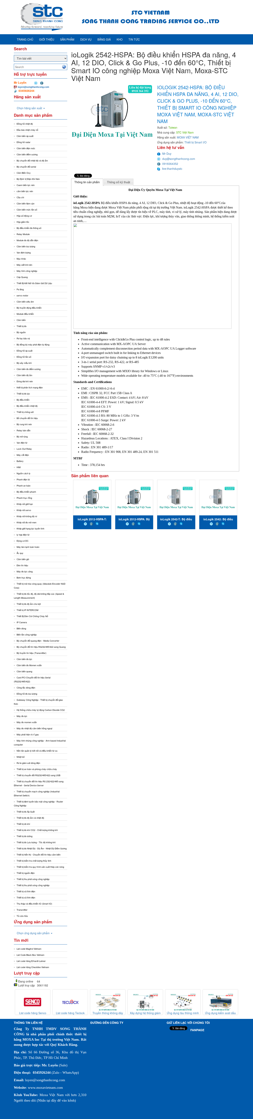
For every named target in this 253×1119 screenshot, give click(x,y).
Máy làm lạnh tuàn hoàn (28, 546)
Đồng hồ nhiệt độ (25, 123)
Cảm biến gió (23, 559)
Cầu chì (20, 197)
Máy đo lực (22, 716)
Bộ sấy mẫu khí (24, 362)
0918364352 (170, 164)
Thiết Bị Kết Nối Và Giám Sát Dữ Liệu (34, 283)
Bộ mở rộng (22, 436)
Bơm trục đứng (24, 577)
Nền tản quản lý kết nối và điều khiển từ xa (37, 750)
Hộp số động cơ (24, 215)
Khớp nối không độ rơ (27, 516)
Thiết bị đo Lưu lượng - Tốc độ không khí (36, 842)
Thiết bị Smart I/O (195, 142)
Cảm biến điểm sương (27, 154)
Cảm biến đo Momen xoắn (29, 665)
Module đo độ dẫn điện (27, 240)
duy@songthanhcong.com (178, 159)
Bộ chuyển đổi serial (26, 166)
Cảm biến (21, 319)
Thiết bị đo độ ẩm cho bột (29, 603)
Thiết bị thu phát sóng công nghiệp (33, 879)
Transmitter (22, 909)
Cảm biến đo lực (24, 659)
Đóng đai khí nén (25, 381)
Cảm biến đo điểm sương (29, 369)
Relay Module (23, 234)
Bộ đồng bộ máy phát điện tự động (33, 344)
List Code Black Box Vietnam (30, 954)
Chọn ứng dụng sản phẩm (33, 933)
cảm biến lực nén (25, 191)
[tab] (87, 182)
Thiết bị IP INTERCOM (27, 610)
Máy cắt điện (23, 454)
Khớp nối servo (24, 510)
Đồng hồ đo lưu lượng (27, 693)
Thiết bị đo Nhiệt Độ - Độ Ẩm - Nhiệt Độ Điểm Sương (42, 848)
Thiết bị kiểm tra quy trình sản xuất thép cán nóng (40, 866)
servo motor (22, 295)
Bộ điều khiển (23, 399)
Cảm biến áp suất (25, 136)
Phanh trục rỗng (24, 497)
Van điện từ (22, 442)
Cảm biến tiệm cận (25, 203)
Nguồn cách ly (23, 473)
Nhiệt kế (21, 756)
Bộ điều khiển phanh (26, 491)
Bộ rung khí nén (24, 424)
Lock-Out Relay (24, 448)
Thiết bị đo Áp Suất (26, 811)
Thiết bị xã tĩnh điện (26, 891)
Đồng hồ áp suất (24, 350)
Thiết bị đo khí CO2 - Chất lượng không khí (37, 830)
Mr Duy (166, 154)
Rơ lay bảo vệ (23, 338)
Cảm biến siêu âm (25, 301)
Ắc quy (20, 553)
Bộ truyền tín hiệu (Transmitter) (31, 652)
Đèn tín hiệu (22, 565)
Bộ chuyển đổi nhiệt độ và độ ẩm (32, 160)
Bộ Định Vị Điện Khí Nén (28, 178)
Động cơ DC (22, 540)
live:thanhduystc (172, 169)
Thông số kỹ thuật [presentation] (118, 182)
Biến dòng (21, 628)
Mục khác (21, 258)
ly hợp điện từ (23, 534)
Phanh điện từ (23, 479)
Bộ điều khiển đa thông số (29, 227)
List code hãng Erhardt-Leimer (31, 961)
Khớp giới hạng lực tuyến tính (30, 528)
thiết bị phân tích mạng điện (30, 387)
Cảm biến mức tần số (27, 209)
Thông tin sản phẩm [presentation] (87, 182)
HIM (19, 467)
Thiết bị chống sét (25, 411)
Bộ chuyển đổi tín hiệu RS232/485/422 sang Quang (41, 646)
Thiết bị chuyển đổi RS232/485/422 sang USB (38, 775)
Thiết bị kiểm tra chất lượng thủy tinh (34, 860)
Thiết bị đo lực (23, 393)
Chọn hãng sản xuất (30, 108)
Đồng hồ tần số (24, 356)
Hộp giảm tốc (23, 221)
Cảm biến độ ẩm (24, 375)
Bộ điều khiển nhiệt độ (27, 405)
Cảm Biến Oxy (24, 172)
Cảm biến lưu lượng (26, 246)
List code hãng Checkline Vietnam (33, 967)
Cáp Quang (22, 277)
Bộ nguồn (21, 332)
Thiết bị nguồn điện (26, 872)
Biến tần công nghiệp (27, 634)
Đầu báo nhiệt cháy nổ (27, 129)
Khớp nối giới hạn (25, 503)
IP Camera (22, 622)
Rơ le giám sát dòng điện (28, 762)
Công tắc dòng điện (26, 687)
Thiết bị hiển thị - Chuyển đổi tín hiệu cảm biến (38, 854)
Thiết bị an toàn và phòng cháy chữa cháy (37, 769)
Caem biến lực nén (26, 185)
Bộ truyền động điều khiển (29, 307)
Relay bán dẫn (23, 430)
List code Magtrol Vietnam (29, 948)
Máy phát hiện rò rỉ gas (28, 734)
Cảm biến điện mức (26, 148)
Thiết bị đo (21, 326)
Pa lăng (20, 289)
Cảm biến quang (24, 671)
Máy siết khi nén (24, 264)
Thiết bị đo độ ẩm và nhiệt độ (30, 817)
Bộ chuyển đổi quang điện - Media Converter (38, 640)
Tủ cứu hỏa (22, 915)
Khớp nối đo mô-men (26, 522)
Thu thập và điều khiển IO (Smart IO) (34, 903)
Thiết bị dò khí (23, 823)
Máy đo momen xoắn (27, 722)
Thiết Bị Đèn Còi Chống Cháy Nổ (32, 616)
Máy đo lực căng (25, 571)
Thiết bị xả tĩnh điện (26, 897)
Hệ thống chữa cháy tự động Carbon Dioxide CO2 (41, 709)
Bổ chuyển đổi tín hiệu (27, 418)
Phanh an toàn (23, 485)
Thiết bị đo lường (24, 836)
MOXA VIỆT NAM (188, 137)
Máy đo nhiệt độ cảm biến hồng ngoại (34, 728)
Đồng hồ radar (23, 142)
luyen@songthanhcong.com (33, 87)
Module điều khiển (25, 313)
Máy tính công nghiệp (27, 270)
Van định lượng (24, 252)
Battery (20, 461)
